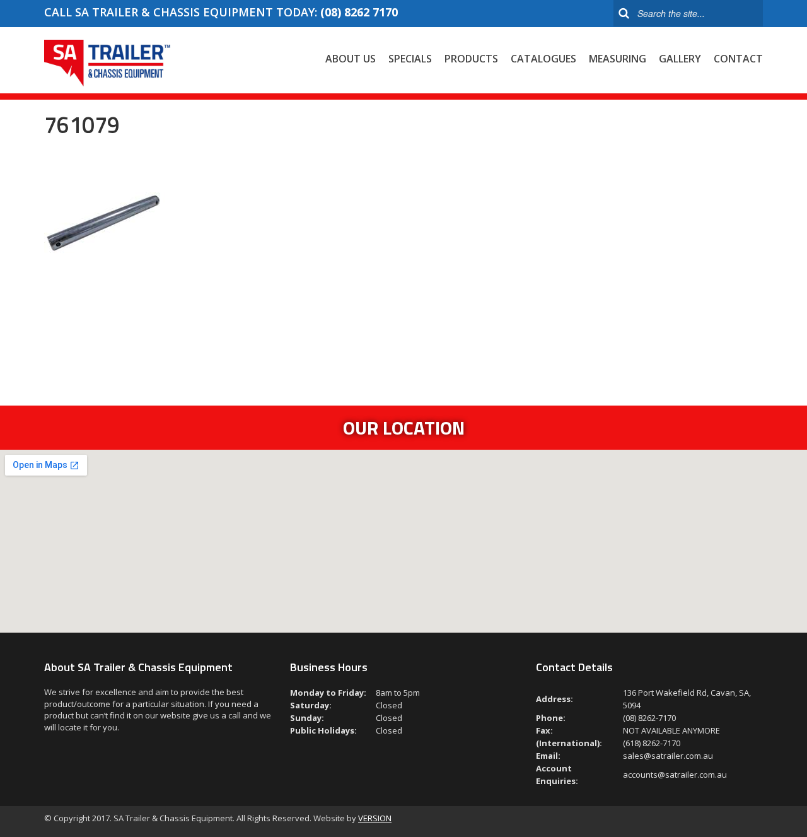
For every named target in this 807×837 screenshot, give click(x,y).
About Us (350, 59)
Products (471, 59)
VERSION (375, 818)
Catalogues (543, 59)
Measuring (617, 59)
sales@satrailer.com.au (668, 755)
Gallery (680, 59)
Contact (738, 59)
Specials (410, 59)
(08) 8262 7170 (359, 12)
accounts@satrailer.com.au (675, 774)
